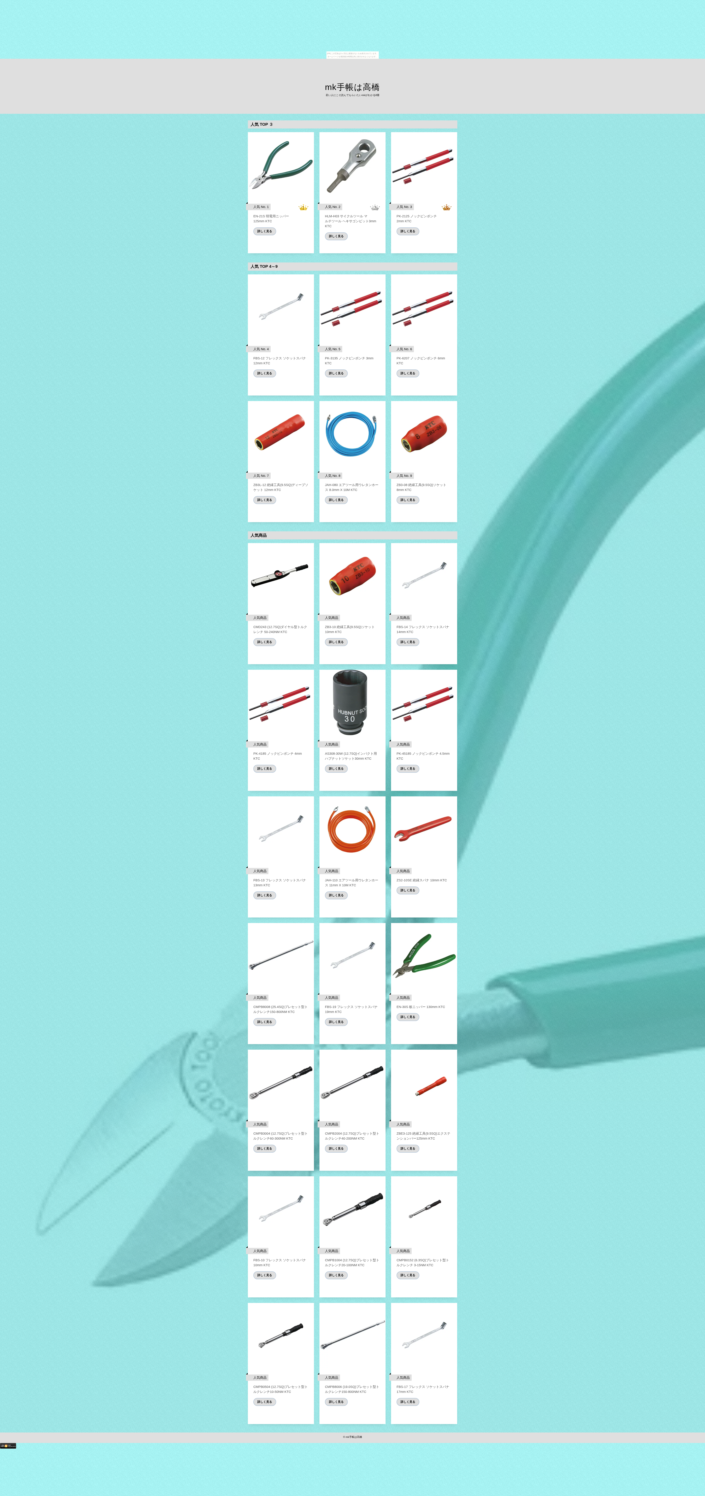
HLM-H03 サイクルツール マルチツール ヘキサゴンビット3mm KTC (350, 221)
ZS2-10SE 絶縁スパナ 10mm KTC (422, 880)
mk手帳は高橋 (352, 87)
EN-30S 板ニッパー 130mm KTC (421, 1007)
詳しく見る (264, 231)
